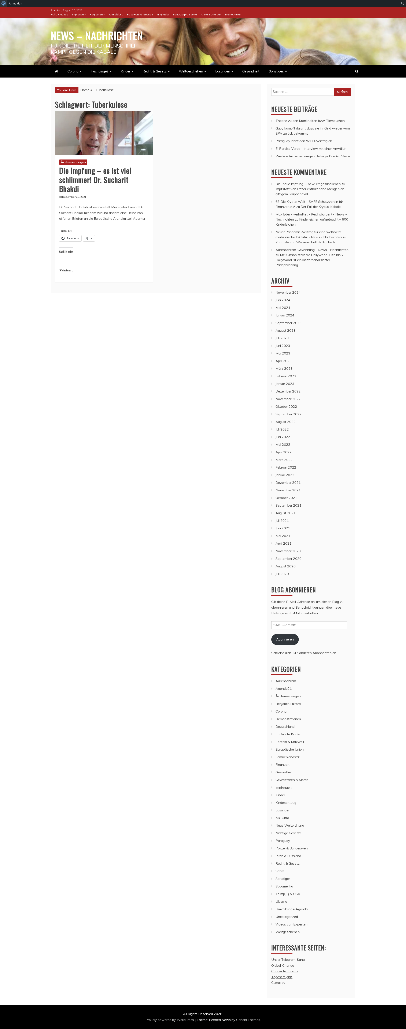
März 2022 (284, 460)
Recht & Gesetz (155, 71)
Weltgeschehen (191, 71)
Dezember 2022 (288, 391)
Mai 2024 (283, 307)
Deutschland (285, 726)
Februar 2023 (286, 376)
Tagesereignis (281, 977)
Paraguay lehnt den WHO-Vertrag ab (304, 141)
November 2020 (288, 551)
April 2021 (284, 543)
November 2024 (288, 292)
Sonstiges (276, 71)
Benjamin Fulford (288, 704)
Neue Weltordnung (290, 825)
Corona (72, 71)
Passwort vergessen (140, 14)
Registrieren (97, 14)
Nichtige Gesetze (289, 833)
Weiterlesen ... (66, 270)
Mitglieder (163, 14)
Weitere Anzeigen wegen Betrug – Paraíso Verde (313, 156)
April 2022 (284, 452)
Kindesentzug (286, 802)
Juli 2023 (282, 338)
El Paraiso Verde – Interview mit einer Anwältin (311, 148)
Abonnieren (285, 639)
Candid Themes (248, 1020)
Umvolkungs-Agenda (292, 909)
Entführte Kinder (288, 734)
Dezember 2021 (288, 482)
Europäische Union (290, 749)
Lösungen (222, 71)
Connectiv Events (284, 971)
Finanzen (282, 764)
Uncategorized (287, 917)
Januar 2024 (285, 315)
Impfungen (284, 787)
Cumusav (278, 982)
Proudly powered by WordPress (170, 1020)
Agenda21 (284, 688)
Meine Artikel (233, 14)
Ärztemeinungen (73, 162)
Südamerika (284, 886)
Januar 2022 (285, 475)
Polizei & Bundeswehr (292, 848)
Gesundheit (250, 71)
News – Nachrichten (97, 35)
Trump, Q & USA (288, 894)
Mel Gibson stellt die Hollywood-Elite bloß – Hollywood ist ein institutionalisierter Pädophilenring (310, 260)
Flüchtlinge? (99, 71)
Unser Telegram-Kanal (288, 959)
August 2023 (286, 330)
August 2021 (286, 513)
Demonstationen (288, 719)
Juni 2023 (283, 345)
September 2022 (289, 414)
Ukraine (281, 901)
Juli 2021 (282, 520)
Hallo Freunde (59, 14)
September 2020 (289, 558)
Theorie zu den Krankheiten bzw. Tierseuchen (310, 121)
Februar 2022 (286, 467)
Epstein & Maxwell (290, 742)
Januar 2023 (285, 384)
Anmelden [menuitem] (15, 3)
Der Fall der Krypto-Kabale (321, 206)
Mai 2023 (283, 353)
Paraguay (283, 840)
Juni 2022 (283, 437)
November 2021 (288, 490)
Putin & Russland (288, 856)
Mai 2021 (283, 536)
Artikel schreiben (211, 14)
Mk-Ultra (282, 818)
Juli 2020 (282, 574)
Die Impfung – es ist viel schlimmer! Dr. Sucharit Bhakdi (95, 179)
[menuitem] (3, 3)
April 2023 (284, 361)
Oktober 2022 (286, 406)
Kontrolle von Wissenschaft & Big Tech (305, 242)
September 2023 (289, 323)
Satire (280, 871)
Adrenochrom (286, 681)
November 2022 (288, 399)
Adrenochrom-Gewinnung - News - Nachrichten (312, 250)
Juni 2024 (283, 300)
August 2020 (286, 566)
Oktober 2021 (286, 498)
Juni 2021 (283, 528)
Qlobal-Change (282, 965)
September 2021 (289, 505)
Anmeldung (116, 14)
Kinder (125, 71)
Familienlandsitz (288, 757)
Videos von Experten (291, 924)
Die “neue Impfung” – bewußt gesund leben (308, 184)
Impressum (79, 14)
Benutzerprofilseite (185, 14)
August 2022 (286, 422)
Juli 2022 (282, 429)
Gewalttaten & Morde (292, 780)
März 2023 (284, 368)
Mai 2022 (283, 444)
